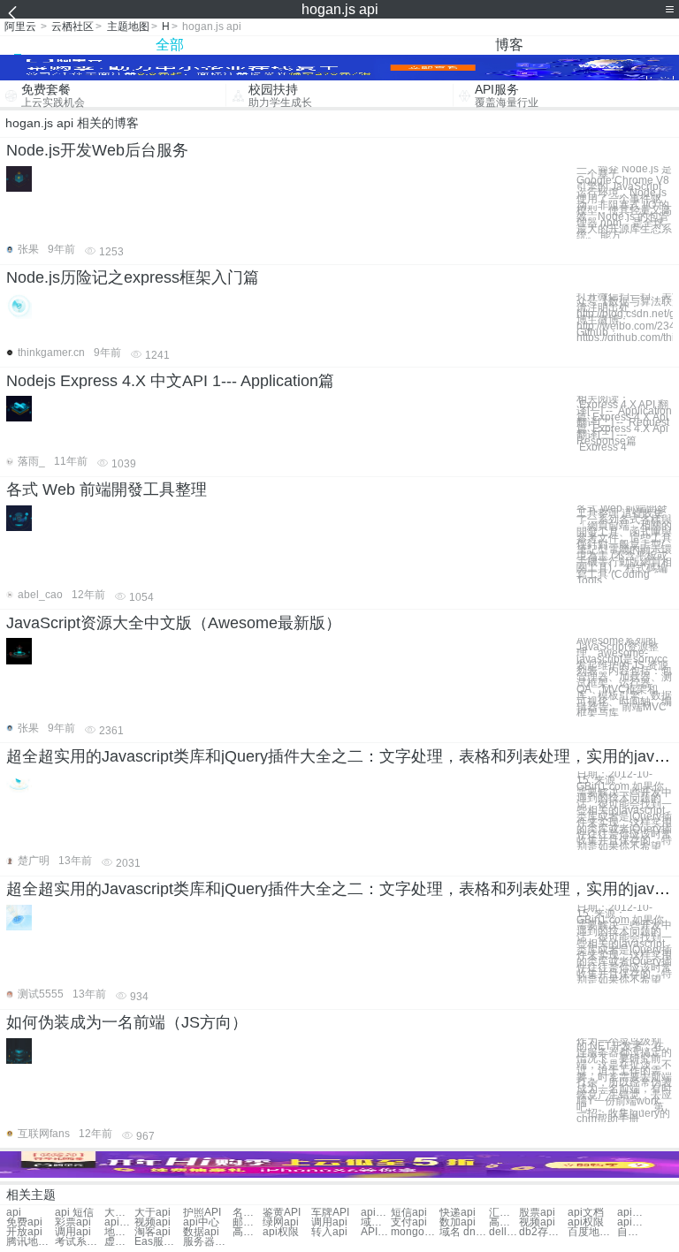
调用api (329, 1222)
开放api (24, 1232)
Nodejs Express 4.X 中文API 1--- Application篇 (170, 381)
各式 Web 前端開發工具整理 (106, 489)
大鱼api (119, 1213)
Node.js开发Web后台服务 (97, 150)
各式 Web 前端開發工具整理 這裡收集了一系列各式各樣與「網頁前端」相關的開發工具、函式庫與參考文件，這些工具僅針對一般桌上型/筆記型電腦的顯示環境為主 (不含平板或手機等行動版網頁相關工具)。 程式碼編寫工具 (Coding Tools (624, 544)
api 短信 (74, 1213)
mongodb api (415, 1232)
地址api (119, 1232)
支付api (409, 1222)
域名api (376, 1222)
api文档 (586, 1213)
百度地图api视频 (592, 1232)
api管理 (119, 1222)
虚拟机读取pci (119, 1242)
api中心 (201, 1222)
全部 (170, 44)
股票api (537, 1213)
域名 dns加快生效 (463, 1232)
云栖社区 (72, 26)
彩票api (73, 1222)
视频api (152, 1222)
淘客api (152, 1232)
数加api (457, 1222)
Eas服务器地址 (158, 1242)
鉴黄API (282, 1213)
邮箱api (248, 1222)
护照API (202, 1213)
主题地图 (128, 26)
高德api (504, 1222)
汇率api (504, 1213)
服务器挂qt (207, 1242)
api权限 (586, 1222)
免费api (24, 1222)
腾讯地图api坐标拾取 (30, 1242)
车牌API (330, 1213)
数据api (201, 1232)
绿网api (281, 1222)
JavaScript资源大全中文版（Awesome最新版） (173, 623)
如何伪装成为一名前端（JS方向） (127, 1022)
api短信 (376, 1213)
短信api (409, 1213)
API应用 (376, 1232)
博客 (509, 44)
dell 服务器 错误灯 (504, 1232)
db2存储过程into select (543, 1232)
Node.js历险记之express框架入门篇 (132, 277)
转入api (329, 1232)
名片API (248, 1213)
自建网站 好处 (632, 1232)
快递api (457, 1213)
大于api (152, 1213)
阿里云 (20, 26)
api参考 (632, 1213)
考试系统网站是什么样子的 (79, 1242)
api (13, 1213)
